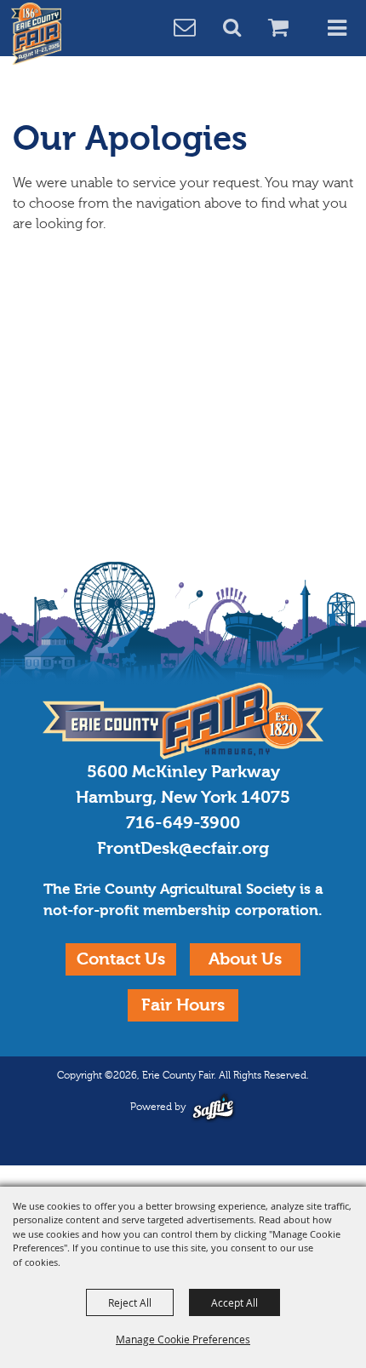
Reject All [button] (130, 1302)
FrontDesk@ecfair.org (183, 848)
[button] (241, 29)
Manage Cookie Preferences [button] (183, 1339)
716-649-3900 (183, 823)
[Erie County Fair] (36, 34)
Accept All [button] (234, 1302)
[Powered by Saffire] (213, 1107)
